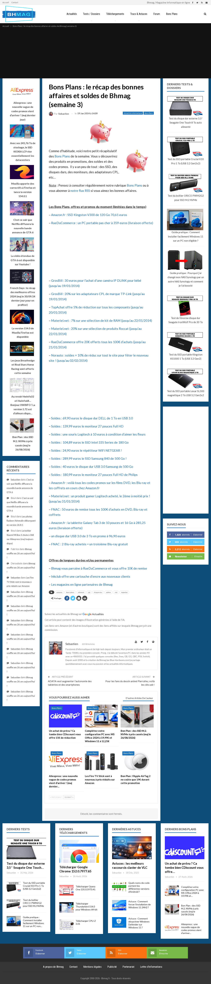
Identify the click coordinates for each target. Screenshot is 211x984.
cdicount (81, 592)
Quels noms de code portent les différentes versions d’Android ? (139, 887)
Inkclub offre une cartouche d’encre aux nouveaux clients (90, 576)
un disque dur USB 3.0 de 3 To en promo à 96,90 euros (88, 536)
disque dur (98, 592)
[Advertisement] (105, 53)
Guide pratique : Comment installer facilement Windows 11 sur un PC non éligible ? (185, 236)
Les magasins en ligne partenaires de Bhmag (82, 584)
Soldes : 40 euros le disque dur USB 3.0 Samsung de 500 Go (92, 466)
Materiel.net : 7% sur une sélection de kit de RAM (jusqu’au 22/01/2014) (101, 320)
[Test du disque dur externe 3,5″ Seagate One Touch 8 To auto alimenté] (26, 847)
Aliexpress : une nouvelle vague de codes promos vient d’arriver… (191, 928)
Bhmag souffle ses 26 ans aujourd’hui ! (21, 553)
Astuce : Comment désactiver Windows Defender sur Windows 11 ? (139, 923)
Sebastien (15, 479)
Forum (156, 13)
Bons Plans (171, 13)
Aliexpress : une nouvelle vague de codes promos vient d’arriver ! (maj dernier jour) (22, 111)
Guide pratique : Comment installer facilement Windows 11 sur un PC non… (33, 922)
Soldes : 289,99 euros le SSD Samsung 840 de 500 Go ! (89, 458)
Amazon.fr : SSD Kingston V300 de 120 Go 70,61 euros (89, 215)
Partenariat (128, 966)
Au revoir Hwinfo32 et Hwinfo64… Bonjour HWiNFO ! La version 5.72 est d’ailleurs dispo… (22, 405)
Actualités (72, 13)
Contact (14, 2)
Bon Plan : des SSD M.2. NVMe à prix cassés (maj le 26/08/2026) (190, 910)
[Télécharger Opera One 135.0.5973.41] (66, 890)
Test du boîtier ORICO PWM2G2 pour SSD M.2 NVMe (186, 197)
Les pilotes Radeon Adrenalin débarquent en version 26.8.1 (21, 520)
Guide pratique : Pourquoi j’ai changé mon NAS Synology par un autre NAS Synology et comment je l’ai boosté (185, 279)
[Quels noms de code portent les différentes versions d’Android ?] (119, 886)
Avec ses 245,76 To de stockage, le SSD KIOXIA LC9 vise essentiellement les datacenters (22, 151)
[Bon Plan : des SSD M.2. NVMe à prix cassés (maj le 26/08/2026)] (137, 716)
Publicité (112, 966)
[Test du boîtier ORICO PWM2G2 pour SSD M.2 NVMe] (14, 904)
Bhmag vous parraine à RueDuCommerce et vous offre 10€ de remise (99, 568)
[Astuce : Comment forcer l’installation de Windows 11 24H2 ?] (119, 905)
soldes (108, 592)
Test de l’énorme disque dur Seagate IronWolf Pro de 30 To (185, 320)
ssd (116, 592)
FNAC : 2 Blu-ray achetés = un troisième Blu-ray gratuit (89, 544)
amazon (59, 592)
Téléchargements (115, 13)
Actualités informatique (133, 113)
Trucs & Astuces (138, 13)
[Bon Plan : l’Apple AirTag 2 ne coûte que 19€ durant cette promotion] (137, 761)
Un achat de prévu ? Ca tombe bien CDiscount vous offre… (184, 867)
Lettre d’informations (151, 966)
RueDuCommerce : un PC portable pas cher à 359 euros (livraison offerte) (102, 223)
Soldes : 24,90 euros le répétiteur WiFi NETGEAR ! (86, 450)
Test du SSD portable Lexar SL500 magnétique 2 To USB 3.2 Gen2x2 (185, 393)
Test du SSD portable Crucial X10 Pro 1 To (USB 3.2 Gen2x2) (185, 161)
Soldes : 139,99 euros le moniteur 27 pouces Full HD (87, 426)
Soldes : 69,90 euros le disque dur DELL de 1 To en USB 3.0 (92, 418)
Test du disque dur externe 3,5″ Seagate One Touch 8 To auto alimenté (185, 122)
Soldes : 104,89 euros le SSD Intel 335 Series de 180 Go (90, 442)
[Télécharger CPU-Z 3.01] (66, 924)
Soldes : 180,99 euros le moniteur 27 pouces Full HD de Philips (94, 475)
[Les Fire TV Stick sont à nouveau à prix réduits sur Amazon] (101, 761)
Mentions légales (92, 966)
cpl (89, 592)
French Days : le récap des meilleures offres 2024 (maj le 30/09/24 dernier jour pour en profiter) (22, 296)
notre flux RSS (80, 190)
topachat (124, 592)
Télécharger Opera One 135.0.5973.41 (85, 888)
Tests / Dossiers (91, 13)
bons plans (70, 592)
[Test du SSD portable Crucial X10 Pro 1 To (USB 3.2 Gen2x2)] (14, 886)
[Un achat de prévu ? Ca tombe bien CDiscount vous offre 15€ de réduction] (65, 716)
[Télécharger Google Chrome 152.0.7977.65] (79, 851)
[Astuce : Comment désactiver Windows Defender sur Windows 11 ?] (119, 922)
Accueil (5, 2)
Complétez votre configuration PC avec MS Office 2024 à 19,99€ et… (192, 891)
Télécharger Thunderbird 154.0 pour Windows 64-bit (86, 906)
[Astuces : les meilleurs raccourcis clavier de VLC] (132, 847)
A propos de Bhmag (53, 966)
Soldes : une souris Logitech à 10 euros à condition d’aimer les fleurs (98, 434)
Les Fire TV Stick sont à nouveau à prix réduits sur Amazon (20, 581)
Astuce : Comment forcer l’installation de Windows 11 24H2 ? (139, 904)
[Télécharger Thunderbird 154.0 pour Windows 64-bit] (66, 907)
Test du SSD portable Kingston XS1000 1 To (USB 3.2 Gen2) (185, 356)
